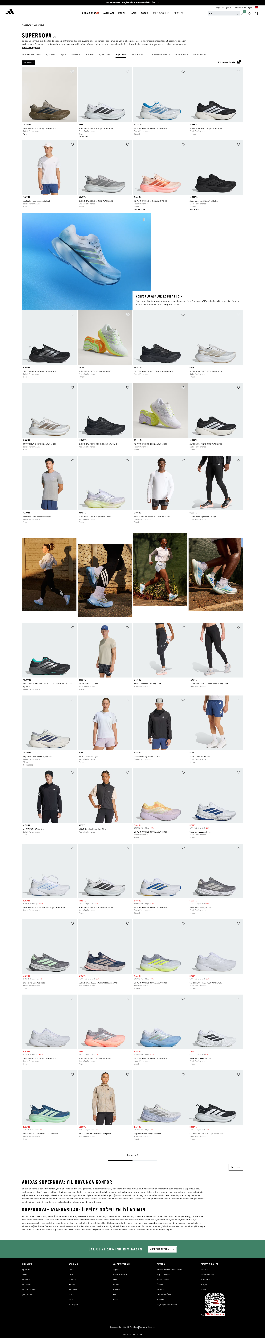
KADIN (133, 13)
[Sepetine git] (256, 13)
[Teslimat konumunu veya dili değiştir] (256, 8)
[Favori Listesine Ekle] (72, 72)
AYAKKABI (108, 13)
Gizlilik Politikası (130, 1327)
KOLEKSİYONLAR (161, 13)
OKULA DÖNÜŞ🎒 (90, 13)
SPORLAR (179, 13)
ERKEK (121, 13)
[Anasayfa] (10, 12)
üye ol (250, 8)
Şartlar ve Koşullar (147, 1327)
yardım (228, 8)
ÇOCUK (144, 13)
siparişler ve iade (240, 8)
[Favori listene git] (249, 13)
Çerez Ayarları (116, 1327)
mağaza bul (219, 8)
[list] (132, 55)
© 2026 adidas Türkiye (132, 1334)
